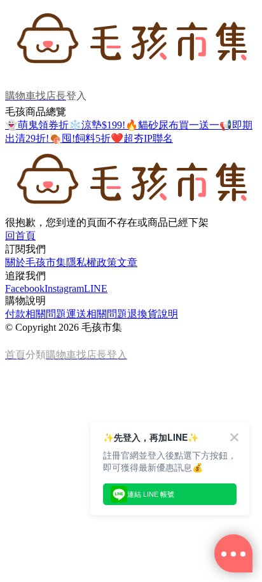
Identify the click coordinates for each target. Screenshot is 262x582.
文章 (127, 262)
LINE (95, 288)
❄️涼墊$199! (97, 125)
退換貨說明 (152, 313)
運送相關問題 (96, 313)
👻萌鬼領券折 (37, 125)
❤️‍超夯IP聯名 (142, 138)
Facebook (25, 288)
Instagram (64, 288)
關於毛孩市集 (35, 262)
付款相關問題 (35, 313)
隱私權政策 (91, 262)
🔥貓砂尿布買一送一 (172, 125)
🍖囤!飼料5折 (80, 138)
